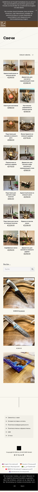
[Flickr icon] (21, 455)
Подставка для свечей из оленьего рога (10, 136)
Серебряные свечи (10, 248)
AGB (9, 432)
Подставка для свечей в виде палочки (11, 194)
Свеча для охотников (11, 105)
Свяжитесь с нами (14, 418)
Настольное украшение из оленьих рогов (27, 107)
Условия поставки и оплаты (17, 421)
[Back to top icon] (19, 448)
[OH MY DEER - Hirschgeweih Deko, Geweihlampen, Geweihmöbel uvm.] (3, 24)
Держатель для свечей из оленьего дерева (27, 249)
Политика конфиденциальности (18, 425)
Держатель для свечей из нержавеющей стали (27, 79)
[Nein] (35, 482)
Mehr (22, 486)
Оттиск (10, 436)
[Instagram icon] (14, 455)
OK (15, 486)
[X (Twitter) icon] (19, 455)
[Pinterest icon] (23, 455)
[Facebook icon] (17, 455)
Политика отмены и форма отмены (19, 428)
